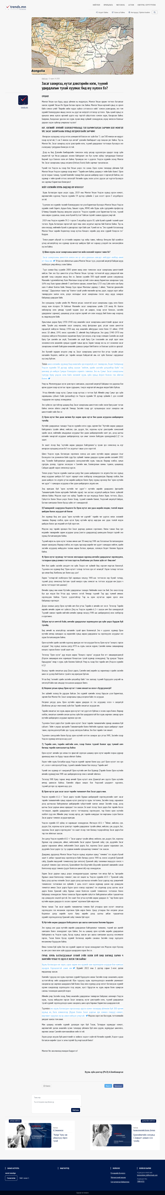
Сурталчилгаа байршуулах (120, 1182)
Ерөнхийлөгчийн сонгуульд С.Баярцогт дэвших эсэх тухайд (144, 1137)
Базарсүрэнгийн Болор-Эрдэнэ (144, 1130)
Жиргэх (108, 1086)
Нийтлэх (75, 1110)
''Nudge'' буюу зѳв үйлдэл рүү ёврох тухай (60, 1137)
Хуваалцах (118, 1086)
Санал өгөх (11, 1178)
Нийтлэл (45, 79)
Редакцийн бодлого (118, 1173)
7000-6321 (140, 1181)
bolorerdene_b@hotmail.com (147, 1175)
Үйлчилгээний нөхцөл (118, 1177)
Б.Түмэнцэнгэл (58, 1130)
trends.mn (24, 107)
